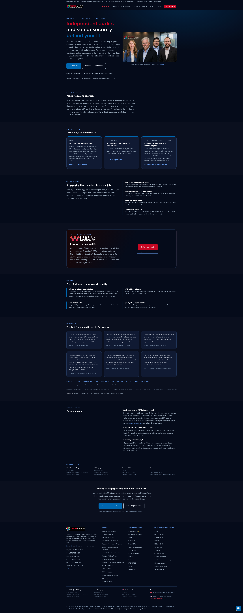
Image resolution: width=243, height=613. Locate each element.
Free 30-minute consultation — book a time (148, 1)
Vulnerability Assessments (110, 541)
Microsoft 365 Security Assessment (112, 544)
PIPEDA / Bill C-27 (133, 550)
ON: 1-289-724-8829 (169, 474)
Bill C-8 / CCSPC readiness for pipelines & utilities (120, 1)
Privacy (138, 609)
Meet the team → (163, 64)
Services (114, 6)
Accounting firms (107, 581)
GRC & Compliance (107, 565)
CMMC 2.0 (157, 541)
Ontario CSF (131, 569)
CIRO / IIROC (132, 563)
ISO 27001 (157, 550)
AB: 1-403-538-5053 (156, 472)
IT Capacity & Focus (108, 559)
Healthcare (105, 578)
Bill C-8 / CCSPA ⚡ (134, 531)
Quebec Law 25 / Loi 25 (135, 547)
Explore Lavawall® (148, 247)
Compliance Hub (108, 609)
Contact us (73, 66)
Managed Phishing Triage (109, 556)
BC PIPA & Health (133, 553)
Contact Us (171, 6)
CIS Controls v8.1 (159, 544)
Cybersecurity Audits (108, 534)
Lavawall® (105, 6)
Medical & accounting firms (110, 575)
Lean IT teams (106, 569)
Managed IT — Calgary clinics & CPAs (113, 562)
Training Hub (118, 609)
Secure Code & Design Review (111, 553)
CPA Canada (131, 560)
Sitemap (144, 609)
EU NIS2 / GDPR (159, 553)
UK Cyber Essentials (160, 557)
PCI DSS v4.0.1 (158, 537)
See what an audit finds (94, 66)
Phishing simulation (159, 563)
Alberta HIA (131, 541)
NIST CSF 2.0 (158, 547)
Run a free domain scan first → (147, 253)
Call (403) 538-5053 (133, 506)
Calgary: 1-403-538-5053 (74, 550)
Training (135, 6)
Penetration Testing (108, 537)
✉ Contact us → (71, 569)
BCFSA (130, 566)
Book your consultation (110, 506)
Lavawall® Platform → (157, 599)
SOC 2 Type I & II (159, 534)
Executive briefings (159, 569)
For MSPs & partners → (115, 160)
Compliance (125, 6)
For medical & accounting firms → (156, 164)
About (152, 6)
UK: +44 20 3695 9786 (73, 562)
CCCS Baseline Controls (135, 534)
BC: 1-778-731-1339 (156, 474)
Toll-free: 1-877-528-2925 (75, 566)
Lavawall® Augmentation (109, 531)
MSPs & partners (107, 572)
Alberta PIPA (132, 544)
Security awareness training (162, 560)
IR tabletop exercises (160, 566)
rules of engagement (135, 423)
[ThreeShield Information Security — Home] (75, 6)
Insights (145, 6)
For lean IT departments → (79, 165)
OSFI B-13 (131, 537)
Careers (159, 6)
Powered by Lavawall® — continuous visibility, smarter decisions (84, 1)
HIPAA (156, 531)
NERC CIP (131, 557)
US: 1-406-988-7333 (73, 559)
